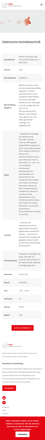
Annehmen (22, 434)
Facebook (4, 402)
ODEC (4, 398)
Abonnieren (9, 388)
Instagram (5, 407)
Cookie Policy (25, 429)
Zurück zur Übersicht (22, 328)
